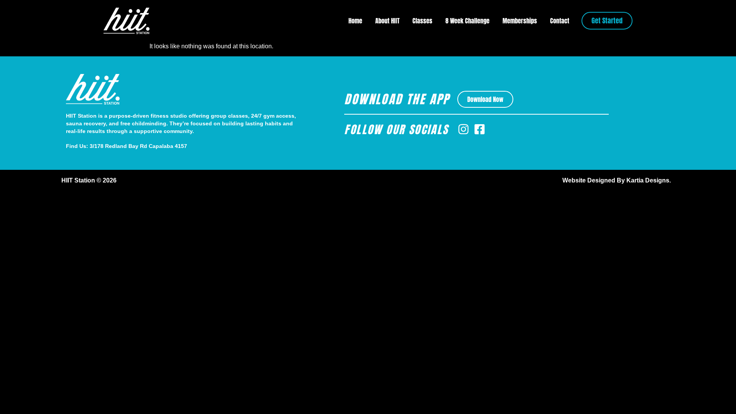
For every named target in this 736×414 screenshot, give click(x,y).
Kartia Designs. (648, 180)
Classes (422, 20)
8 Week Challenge (467, 20)
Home (355, 20)
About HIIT (387, 20)
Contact (559, 20)
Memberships (520, 20)
